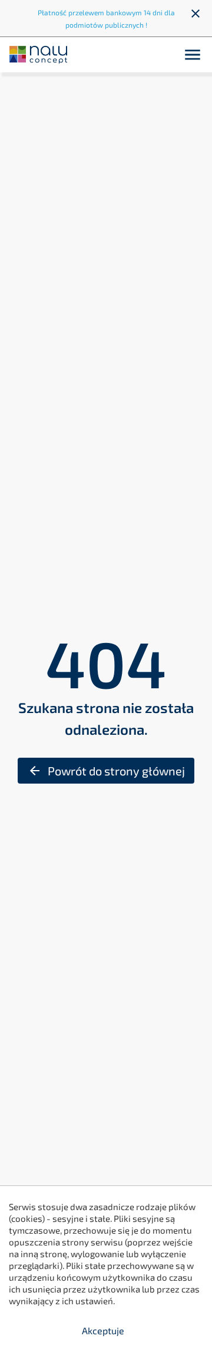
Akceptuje (103, 1330)
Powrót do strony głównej (106, 771)
